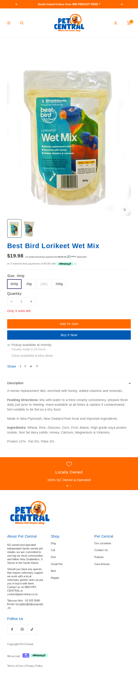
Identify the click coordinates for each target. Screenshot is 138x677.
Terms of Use (15, 665)
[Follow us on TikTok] (32, 629)
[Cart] (129, 23)
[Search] (22, 23)
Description (15, 383)
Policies (99, 557)
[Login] (115, 23)
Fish (53, 557)
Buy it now (69, 335)
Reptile (55, 577)
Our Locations (102, 543)
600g (14, 284)
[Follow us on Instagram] (22, 629)
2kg (29, 284)
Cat (53, 550)
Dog (53, 543)
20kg (59, 284)
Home (10, 44)
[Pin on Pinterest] (25, 366)
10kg (43, 284)
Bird (53, 570)
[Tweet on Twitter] (31, 366)
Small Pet (56, 564)
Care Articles (102, 564)
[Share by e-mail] (37, 366)
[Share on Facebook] (20, 366)
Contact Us (101, 550)
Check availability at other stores (32, 355)
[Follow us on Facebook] (12, 629)
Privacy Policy (34, 665)
